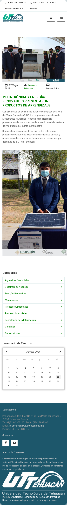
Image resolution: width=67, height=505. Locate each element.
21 (50, 376)
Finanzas (32, 9)
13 (42, 372)
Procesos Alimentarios (16, 306)
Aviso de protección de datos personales (36, 500)
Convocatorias (12, 333)
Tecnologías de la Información (20, 320)
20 (42, 376)
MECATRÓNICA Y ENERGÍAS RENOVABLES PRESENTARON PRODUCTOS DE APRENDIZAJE (26, 101)
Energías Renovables (16, 293)
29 (58, 381)
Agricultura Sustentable (17, 280)
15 (58, 372)
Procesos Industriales (16, 313)
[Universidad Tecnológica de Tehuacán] (13, 18)
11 (25, 372)
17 (17, 376)
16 (9, 376)
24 (17, 381)
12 (33, 372)
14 (50, 372)
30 (9, 385)
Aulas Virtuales (15, 3)
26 (33, 381)
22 (58, 376)
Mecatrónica (11, 300)
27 (42, 381)
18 (25, 376)
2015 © (6, 497)
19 (33, 376)
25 (25, 381)
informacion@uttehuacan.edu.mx (26, 425)
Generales (10, 326)
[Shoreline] (33, 59)
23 (9, 381)
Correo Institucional (43, 3)
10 (17, 372)
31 (17, 385)
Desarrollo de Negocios (16, 287)
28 (50, 381)
